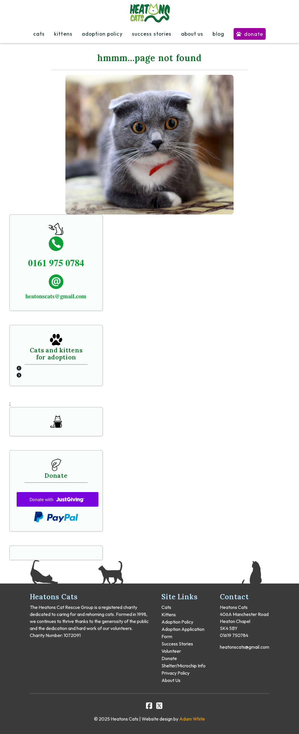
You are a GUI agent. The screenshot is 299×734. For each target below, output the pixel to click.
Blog (218, 34)
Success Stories (152, 34)
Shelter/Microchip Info (183, 666)
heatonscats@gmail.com (244, 647)
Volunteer (171, 651)
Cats (39, 34)
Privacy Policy (175, 673)
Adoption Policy (102, 34)
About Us (192, 34)
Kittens (63, 34)
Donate (253, 34)
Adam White (192, 719)
